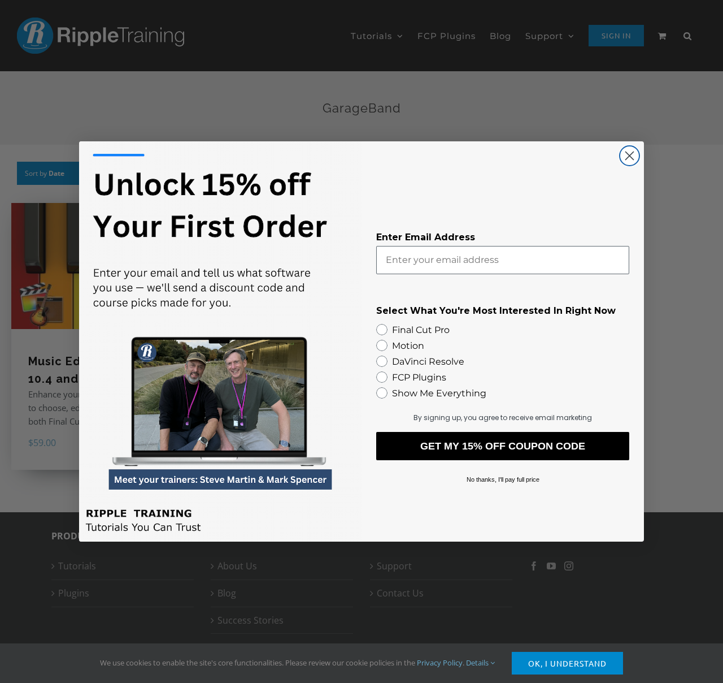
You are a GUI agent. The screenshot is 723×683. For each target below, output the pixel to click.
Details (478, 663)
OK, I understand (567, 663)
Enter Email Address (425, 237)
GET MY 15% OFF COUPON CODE (502, 446)
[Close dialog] (629, 156)
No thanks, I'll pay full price (503, 479)
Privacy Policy (440, 663)
